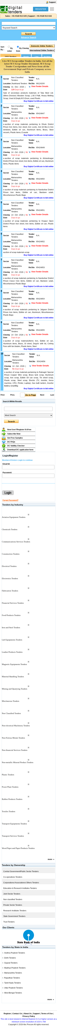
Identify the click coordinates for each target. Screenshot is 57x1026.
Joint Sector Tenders (11, 894)
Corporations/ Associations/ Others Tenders (21, 883)
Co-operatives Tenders (12, 877)
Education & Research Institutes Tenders (20, 888)
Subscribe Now (13, 434)
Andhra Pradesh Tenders (14, 953)
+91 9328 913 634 (44, 16)
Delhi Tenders (10, 958)
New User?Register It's (19, 430)
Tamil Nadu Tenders (12, 983)
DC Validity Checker (16, 446)
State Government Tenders (14, 916)
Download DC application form (20, 450)
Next (42, 395)
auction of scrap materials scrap (16, 252)
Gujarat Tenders (10, 963)
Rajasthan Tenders (12, 978)
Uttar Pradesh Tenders (13, 988)
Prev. (12, 395)
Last (52, 395)
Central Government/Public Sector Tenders (21, 871)
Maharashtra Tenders (13, 973)
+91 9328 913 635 (19, 16)
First (2, 395)
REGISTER (40, 9)
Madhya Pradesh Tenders (15, 968)
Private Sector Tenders (12, 905)
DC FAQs (11, 442)
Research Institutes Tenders (14, 911)
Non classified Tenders (12, 899)
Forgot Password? (10, 500)
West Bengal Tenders (13, 993)
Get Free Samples (15, 438)
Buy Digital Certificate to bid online (39, 101)
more (50, 859)
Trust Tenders (9, 922)
